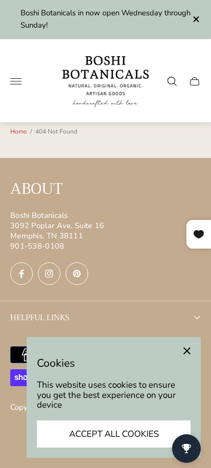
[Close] (187, 351)
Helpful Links (39, 317)
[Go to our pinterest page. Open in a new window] (77, 273)
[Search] (172, 81)
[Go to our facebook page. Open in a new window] (21, 273)
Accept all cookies (114, 434)
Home (18, 131)
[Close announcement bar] (195, 19)
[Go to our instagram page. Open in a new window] (49, 273)
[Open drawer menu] (16, 81)
